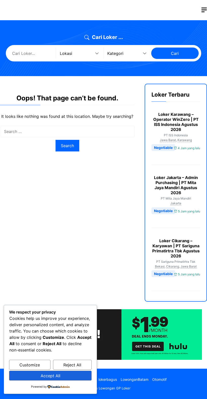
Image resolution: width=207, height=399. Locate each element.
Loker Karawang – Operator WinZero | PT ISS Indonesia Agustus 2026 (176, 122)
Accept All (50, 375)
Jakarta (175, 203)
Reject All (72, 364)
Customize (29, 364)
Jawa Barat (168, 140)
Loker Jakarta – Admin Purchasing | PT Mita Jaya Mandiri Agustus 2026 (176, 185)
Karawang (184, 140)
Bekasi (160, 266)
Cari (175, 53)
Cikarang (172, 266)
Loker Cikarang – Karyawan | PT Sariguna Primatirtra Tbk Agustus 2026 (176, 248)
